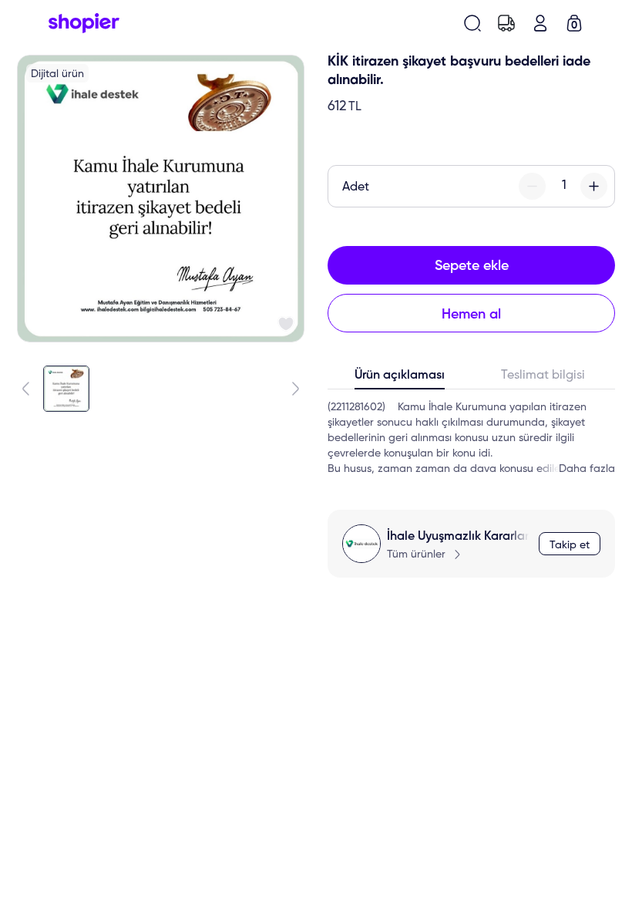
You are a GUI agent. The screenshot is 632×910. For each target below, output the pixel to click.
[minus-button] (532, 186)
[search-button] (472, 23)
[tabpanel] (471, 438)
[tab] (400, 378)
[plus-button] (593, 186)
